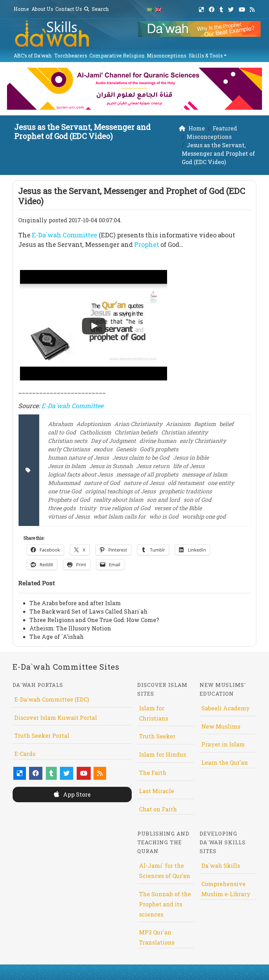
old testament (186, 482)
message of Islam (204, 474)
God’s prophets (159, 449)
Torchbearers (70, 55)
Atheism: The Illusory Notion (70, 628)
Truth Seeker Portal (41, 735)
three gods (62, 508)
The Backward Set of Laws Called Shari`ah (88, 611)
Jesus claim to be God (141, 457)
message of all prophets (147, 474)
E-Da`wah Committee (64, 235)
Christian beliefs (136, 432)
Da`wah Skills (220, 865)
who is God (164, 516)
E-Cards (24, 753)
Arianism (178, 423)
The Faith (152, 772)
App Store (76, 794)
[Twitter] (231, 8)
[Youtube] (243, 8)
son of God (198, 499)
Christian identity (184, 432)
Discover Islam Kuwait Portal (55, 717)
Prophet (146, 244)
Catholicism (95, 432)
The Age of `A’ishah (56, 636)
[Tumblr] (222, 8)
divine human (157, 440)
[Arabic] (150, 9)
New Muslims (220, 726)
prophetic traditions (185, 491)
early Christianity (203, 440)
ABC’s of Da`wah (33, 55)
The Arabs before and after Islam (75, 603)
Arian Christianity (138, 423)
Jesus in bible (191, 457)
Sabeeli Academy (225, 708)
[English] (158, 9)
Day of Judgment (113, 440)
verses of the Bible (178, 508)
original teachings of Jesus (120, 491)
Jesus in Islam (67, 465)
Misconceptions (166, 55)
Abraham (60, 423)
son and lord (163, 499)
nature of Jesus (144, 482)
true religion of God (125, 508)
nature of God (102, 482)
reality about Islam (118, 499)
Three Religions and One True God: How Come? (94, 619)
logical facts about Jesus (80, 474)
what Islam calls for (119, 516)
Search (100, 9)
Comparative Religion (117, 55)
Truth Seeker (157, 736)
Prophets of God (69, 499)
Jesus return (153, 465)
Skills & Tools (206, 55)
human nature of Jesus (78, 457)
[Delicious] (202, 8)
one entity (221, 482)
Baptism (205, 423)
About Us (42, 9)
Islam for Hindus (162, 754)
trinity (87, 508)
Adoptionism (93, 423)
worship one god (204, 516)
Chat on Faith (158, 809)
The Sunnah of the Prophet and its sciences (165, 904)
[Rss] (253, 8)
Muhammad (64, 482)
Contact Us (68, 9)
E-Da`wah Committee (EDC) (51, 699)
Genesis (126, 449)
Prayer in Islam (223, 744)
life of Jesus (189, 465)
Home (21, 9)
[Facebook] (212, 8)
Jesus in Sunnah (111, 465)
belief (226, 423)
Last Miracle (156, 791)
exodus (103, 449)
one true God (65, 491)
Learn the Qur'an (224, 762)
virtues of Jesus (69, 516)
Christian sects (67, 440)
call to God (62, 432)
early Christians (69, 449)
